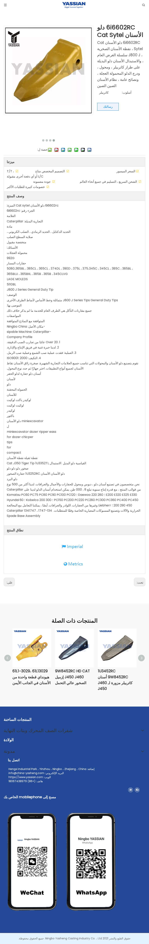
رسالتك (108, 106)
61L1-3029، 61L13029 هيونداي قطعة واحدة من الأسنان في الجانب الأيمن (31, 676)
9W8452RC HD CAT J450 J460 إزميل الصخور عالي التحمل (72, 676)
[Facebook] (137, 789)
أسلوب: (126, 92)
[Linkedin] (130, 789)
